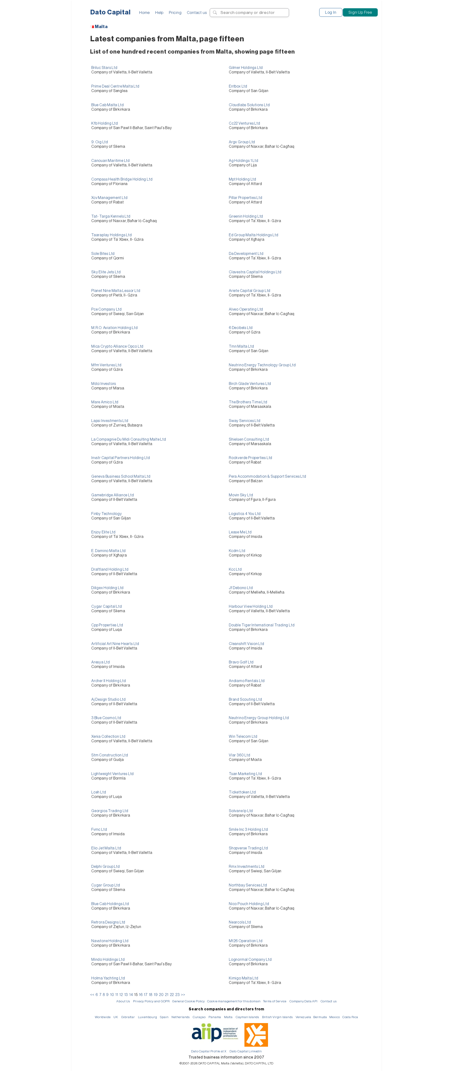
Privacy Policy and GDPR (151, 1001)
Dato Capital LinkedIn (246, 1051)
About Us (123, 1001)
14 (131, 995)
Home (144, 13)
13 (126, 995)
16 (141, 995)
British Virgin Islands (277, 1017)
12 (121, 995)
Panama (215, 1017)
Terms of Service (274, 1001)
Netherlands (181, 1017)
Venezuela (303, 1017)
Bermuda (320, 1017)
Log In (330, 12)
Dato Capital (110, 12)
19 (156, 995)
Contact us (197, 13)
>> (183, 995)
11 (116, 995)
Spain (164, 1017)
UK (115, 1017)
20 (161, 995)
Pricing (175, 13)
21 (166, 995)
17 (145, 995)
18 (151, 995)
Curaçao (199, 1017)
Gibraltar (128, 1017)
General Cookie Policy (188, 1001)
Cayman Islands (247, 1017)
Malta (101, 26)
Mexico (334, 1017)
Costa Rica (350, 1017)
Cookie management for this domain (234, 1001)
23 (177, 995)
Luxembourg (147, 1017)
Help (159, 13)
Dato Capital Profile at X (208, 1051)
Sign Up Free (360, 12)
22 (172, 995)
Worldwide (102, 1017)
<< (92, 995)
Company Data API (303, 1001)
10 (112, 995)
